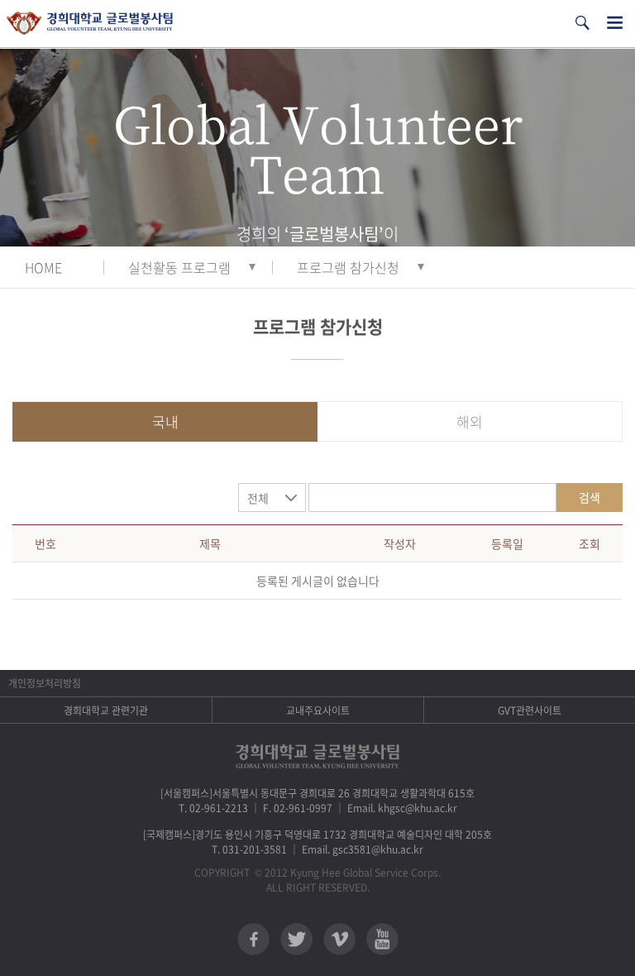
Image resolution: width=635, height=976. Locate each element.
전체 (258, 498)
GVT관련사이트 (529, 710)
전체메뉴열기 (615, 23)
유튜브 (382, 939)
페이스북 (253, 939)
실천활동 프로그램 (179, 267)
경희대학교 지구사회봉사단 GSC (90, 23)
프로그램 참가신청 (348, 267)
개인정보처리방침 (44, 683)
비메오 (339, 939)
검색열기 (582, 23)
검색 (589, 497)
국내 (165, 421)
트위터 (296, 939)
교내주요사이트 (318, 710)
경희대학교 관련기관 (106, 710)
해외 (469, 421)
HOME (43, 267)
